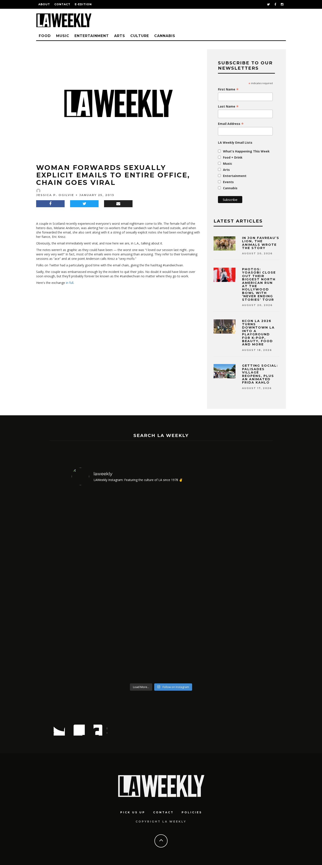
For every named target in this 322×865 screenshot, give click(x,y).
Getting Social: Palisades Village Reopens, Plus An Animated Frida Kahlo (260, 374)
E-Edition (83, 4)
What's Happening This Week (246, 151)
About (44, 4)
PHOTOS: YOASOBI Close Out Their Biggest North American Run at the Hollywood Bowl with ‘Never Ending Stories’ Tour (259, 284)
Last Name (228, 106)
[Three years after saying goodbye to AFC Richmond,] (229, 585)
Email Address (231, 123)
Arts (119, 36)
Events (228, 182)
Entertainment (91, 36)
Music (62, 36)
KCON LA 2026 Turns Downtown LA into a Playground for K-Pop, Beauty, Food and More (258, 333)
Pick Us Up (132, 812)
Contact (62, 4)
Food (45, 36)
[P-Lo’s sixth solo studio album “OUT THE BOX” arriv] (93, 585)
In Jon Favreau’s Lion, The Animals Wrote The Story (260, 243)
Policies (192, 812)
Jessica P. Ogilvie (55, 195)
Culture (139, 36)
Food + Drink (232, 157)
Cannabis (164, 36)
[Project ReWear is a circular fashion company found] (138, 585)
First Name (228, 89)
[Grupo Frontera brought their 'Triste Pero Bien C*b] (183, 585)
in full (69, 283)
